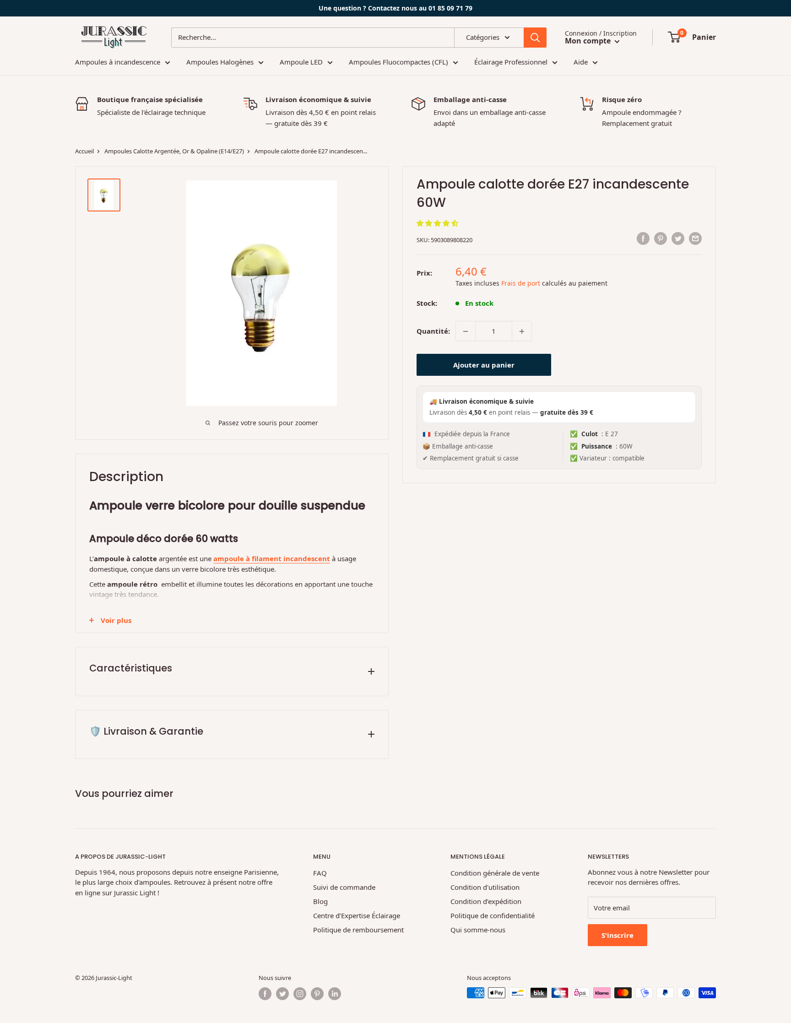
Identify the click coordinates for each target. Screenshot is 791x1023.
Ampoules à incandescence (117, 61)
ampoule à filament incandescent (271, 558)
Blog (320, 901)
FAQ (320, 872)
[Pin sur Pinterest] (660, 238)
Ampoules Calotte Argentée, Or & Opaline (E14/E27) (173, 151)
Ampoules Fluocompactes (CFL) (398, 61)
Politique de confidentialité (492, 915)
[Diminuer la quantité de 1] (465, 331)
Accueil (84, 151)
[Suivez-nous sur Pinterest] (317, 993)
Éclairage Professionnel (510, 61)
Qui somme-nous (477, 929)
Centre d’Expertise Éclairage (356, 915)
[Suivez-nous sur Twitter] (282, 993)
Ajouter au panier (484, 365)
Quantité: (433, 331)
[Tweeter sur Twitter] (678, 238)
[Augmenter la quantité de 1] (521, 331)
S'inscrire (617, 935)
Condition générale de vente (494, 872)
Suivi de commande (344, 887)
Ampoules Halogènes (220, 61)
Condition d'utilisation (485, 887)
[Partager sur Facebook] (643, 238)
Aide (581, 61)
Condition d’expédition (485, 901)
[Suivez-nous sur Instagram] (299, 993)
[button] (438, 222)
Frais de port (520, 283)
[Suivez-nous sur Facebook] (265, 993)
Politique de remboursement (358, 929)
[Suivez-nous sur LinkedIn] (334, 993)
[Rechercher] (535, 37)
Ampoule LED (301, 61)
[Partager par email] (695, 238)
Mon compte (588, 41)
